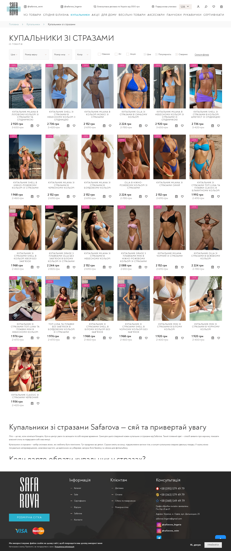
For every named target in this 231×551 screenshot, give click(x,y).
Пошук (206, 7)
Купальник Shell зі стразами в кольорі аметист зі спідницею (205, 114)
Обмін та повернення (125, 500)
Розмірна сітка (29, 517)
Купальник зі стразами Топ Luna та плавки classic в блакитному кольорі (205, 186)
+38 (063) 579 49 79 (172, 494)
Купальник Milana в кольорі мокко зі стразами (97, 114)
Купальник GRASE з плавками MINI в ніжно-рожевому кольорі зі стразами (133, 257)
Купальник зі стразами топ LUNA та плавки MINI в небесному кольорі (25, 328)
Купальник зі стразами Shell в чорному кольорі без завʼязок (133, 328)
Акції (96, 15)
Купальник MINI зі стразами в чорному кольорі (206, 327)
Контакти (78, 519)
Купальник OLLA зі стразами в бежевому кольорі (205, 256)
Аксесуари (156, 15)
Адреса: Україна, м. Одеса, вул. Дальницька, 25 (178, 514)
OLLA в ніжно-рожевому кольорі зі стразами (133, 185)
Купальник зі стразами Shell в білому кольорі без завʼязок (97, 328)
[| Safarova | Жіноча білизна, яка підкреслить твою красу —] (14, 8)
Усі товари (32, 15)
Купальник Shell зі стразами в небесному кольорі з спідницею (61, 115)
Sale (76, 494)
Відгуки (77, 507)
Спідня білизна (56, 15)
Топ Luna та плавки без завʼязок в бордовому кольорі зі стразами (61, 328)
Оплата (118, 494)
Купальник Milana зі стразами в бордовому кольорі (97, 185)
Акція (132, 54)
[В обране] (37, 125)
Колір (80, 54)
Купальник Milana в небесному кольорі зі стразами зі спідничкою (169, 115)
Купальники (80, 15)
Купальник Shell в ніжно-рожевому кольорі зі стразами (25, 185)
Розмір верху (31, 54)
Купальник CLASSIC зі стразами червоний (25, 396)
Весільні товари (132, 15)
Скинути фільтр (202, 54)
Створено (183, 54)
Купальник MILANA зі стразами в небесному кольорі (97, 256)
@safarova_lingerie (73, 6)
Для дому (109, 15)
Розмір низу (59, 54)
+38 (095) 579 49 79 (172, 488)
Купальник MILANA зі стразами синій (169, 184)
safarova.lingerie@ (169, 518)
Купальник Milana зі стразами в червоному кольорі (61, 185)
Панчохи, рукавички (184, 15)
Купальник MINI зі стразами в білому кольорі (169, 327)
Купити (32, 125)
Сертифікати (213, 15)
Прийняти (213, 545)
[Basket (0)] (221, 6)
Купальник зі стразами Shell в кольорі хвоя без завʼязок (25, 257)
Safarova (78, 513)
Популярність (164, 54)
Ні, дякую (195, 545)
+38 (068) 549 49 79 (172, 501)
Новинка (106, 54)
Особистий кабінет (198, 7)
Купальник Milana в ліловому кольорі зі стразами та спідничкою (25, 115)
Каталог (77, 488)
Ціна (149, 54)
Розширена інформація (64, 546)
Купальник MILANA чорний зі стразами (170, 254)
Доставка (119, 488)
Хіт (120, 54)
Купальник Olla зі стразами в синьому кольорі (133, 114)
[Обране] (214, 7)
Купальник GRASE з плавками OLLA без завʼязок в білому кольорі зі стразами (61, 257)
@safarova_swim (35, 6)
